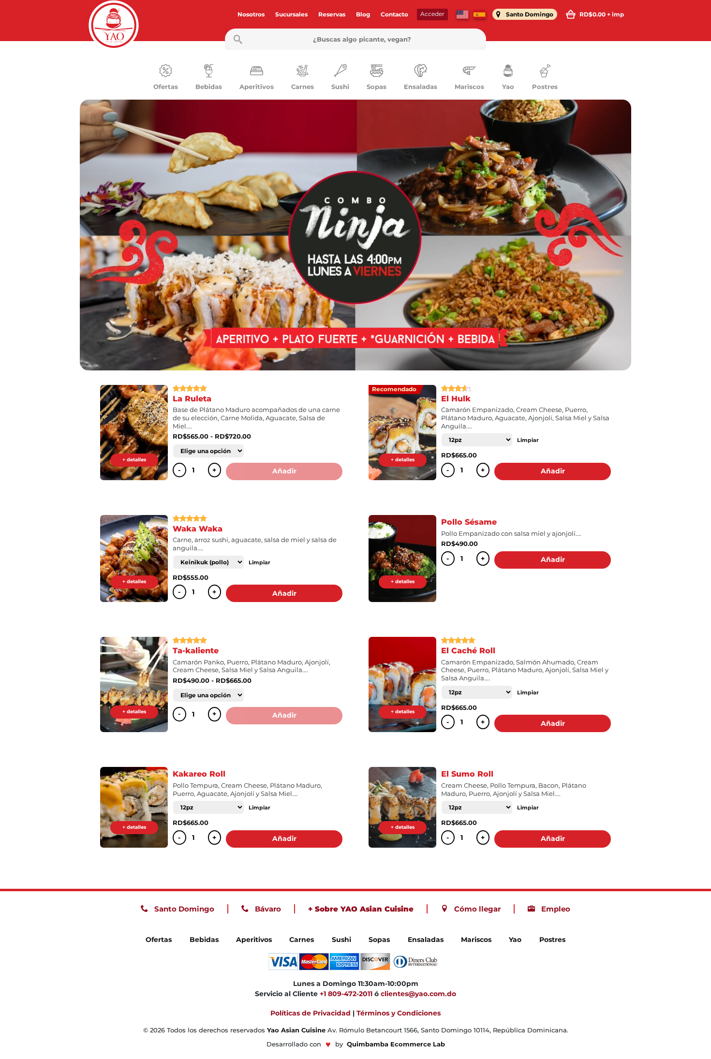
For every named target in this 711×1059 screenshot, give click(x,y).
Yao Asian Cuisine (296, 1030)
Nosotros (251, 14)
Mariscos (476, 939)
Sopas (379, 939)
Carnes (301, 939)
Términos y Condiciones (398, 1013)
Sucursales (291, 14)
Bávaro (267, 908)
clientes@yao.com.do (418, 994)
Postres (552, 939)
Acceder (432, 14)
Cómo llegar (476, 908)
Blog (363, 14)
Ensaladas (426, 939)
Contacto (394, 14)
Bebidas (204, 939)
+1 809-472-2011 (346, 994)
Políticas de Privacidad (310, 1013)
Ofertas (159, 939)
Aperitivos (254, 939)
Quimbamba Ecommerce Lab (396, 1044)
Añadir (284, 471)
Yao (515, 939)
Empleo (554, 908)
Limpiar (528, 440)
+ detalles (134, 459)
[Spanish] (480, 14)
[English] (463, 14)
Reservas (331, 14)
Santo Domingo (183, 908)
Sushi (341, 939)
